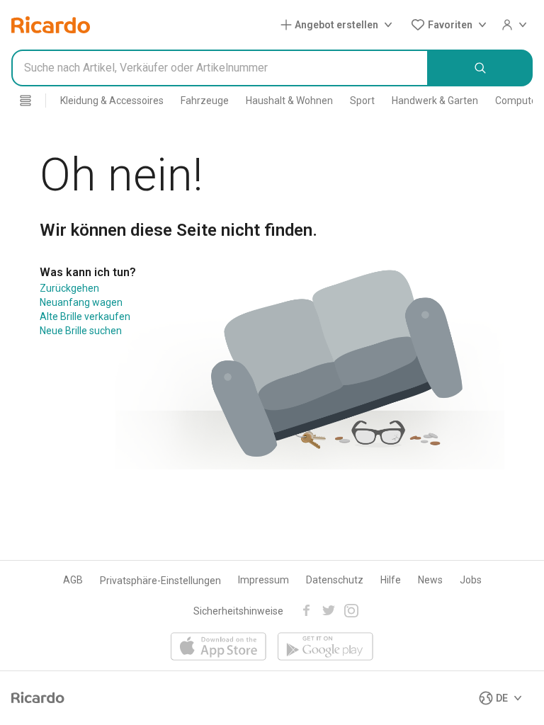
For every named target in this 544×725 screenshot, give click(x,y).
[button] (339, 24)
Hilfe (390, 580)
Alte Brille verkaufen (85, 316)
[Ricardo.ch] (50, 24)
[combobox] (220, 68)
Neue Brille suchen (81, 330)
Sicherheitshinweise (238, 611)
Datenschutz (334, 580)
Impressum (263, 580)
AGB (73, 580)
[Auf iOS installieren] (218, 647)
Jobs (471, 580)
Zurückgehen (69, 288)
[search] (481, 68)
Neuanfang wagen (81, 302)
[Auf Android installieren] (325, 647)
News (430, 580)
